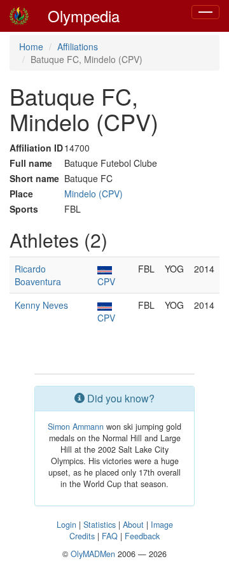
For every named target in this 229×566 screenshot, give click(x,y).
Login (66, 524)
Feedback (142, 536)
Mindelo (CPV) (93, 193)
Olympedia (84, 15)
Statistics (99, 524)
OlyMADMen (93, 554)
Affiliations (77, 46)
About (133, 524)
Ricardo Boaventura (38, 275)
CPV (106, 281)
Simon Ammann (76, 426)
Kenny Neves (41, 305)
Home (31, 46)
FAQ (110, 536)
